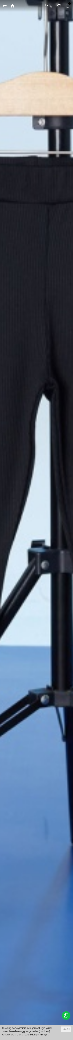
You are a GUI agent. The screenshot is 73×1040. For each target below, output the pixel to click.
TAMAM (66, 1028)
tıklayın (44, 1034)
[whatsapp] (66, 1015)
